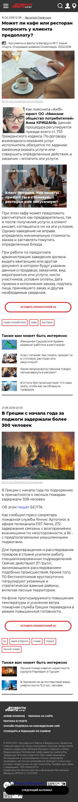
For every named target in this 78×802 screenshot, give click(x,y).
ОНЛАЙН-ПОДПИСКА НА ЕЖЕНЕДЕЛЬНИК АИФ (31, 726)
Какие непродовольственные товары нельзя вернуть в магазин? (45, 370)
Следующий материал (37, 790)
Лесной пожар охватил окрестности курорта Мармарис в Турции (45, 670)
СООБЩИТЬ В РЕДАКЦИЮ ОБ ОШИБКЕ (27, 731)
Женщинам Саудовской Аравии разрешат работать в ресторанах (42, 343)
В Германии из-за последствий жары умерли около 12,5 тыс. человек (45, 683)
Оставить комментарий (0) (38, 307)
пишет (23, 507)
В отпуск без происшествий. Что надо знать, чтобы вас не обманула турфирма (46, 386)
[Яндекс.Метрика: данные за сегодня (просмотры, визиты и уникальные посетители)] (27, 783)
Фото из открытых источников (22, 101)
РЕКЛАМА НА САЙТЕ (40, 716)
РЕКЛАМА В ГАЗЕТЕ (15, 721)
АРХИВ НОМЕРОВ (14, 716)
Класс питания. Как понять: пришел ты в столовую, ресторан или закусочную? (46, 359)
